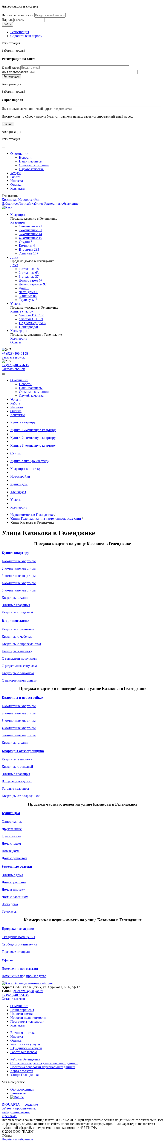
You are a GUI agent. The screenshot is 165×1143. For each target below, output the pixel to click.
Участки (16, 303)
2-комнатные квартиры (19, 568)
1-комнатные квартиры (19, 561)
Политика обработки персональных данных (42, 1067)
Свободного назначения (19, 944)
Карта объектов (21, 1071)
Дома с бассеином (15, 897)
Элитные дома (12, 875)
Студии (25, 242)
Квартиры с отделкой (17, 612)
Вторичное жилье (15, 620)
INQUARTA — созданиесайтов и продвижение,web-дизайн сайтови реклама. (20, 1110)
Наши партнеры (31, 161)
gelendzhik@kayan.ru (28, 991)
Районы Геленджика (25, 1059)
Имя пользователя (15, 72)
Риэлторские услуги (25, 1044)
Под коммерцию (32, 323)
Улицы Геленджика (24, 1075)
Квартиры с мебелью (17, 636)
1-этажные (29, 269)
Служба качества (31, 169)
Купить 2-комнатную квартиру (33, 438)
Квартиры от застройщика (23, 751)
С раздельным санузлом (19, 666)
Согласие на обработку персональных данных (44, 1063)
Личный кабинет (30, 203)
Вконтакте (18, 1093)
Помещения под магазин (20, 968)
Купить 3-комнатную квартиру (33, 445)
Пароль (7, 19)
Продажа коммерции (18, 928)
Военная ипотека (22, 1032)
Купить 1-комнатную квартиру (33, 430)
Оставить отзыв (13, 999)
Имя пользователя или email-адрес (27, 108)
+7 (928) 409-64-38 (15, 353)
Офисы (15, 342)
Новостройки (20, 476)
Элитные (28, 253)
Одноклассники (22, 1089)
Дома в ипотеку (13, 889)
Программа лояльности (27, 1021)
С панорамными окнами (20, 680)
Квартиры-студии (15, 597)
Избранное (10, 203)
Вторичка (29, 249)
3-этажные (29, 276)
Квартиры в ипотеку (25, 468)
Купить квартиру (22, 422)
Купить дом (19, 484)
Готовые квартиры (15, 788)
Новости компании (24, 1014)
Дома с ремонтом (14, 858)
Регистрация (19, 32)
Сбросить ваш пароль (26, 36)
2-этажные (29, 272)
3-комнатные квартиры (19, 576)
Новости (25, 157)
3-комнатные (30, 234)
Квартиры (17, 214)
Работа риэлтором (23, 1052)
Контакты (17, 188)
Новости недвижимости (28, 1017)
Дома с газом (30, 280)
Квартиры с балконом (18, 673)
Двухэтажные (12, 829)
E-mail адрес (11, 67)
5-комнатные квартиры (19, 590)
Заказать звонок (13, 357)
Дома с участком (14, 882)
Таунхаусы (28, 300)
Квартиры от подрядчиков (21, 796)
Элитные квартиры (16, 605)
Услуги (15, 173)
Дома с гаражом (33, 284)
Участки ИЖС (31, 315)
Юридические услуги (26, 1048)
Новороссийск (29, 199)
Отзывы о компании (34, 165)
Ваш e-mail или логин (18, 15)
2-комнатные (30, 230)
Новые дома (11, 851)
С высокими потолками (19, 658)
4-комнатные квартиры (19, 583)
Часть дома (28, 292)
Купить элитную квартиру (29, 461)
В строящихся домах (17, 781)
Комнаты (27, 245)
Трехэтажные (11, 836)
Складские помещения (18, 937)
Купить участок (21, 311)
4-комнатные (30, 238)
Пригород (28, 327)
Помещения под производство (24, 976)
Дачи (24, 288)
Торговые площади (16, 951)
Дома (14, 257)
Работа (15, 177)
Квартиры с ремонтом (18, 629)
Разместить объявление (61, 203)
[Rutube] (17, 1097)
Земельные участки (17, 866)
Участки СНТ (31, 319)
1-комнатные (30, 226)
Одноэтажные (12, 821)
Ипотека (16, 180)
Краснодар (9, 199)
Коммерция (18, 330)
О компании (19, 153)
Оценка (15, 184)
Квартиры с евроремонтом (21, 644)
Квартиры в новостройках (22, 697)
